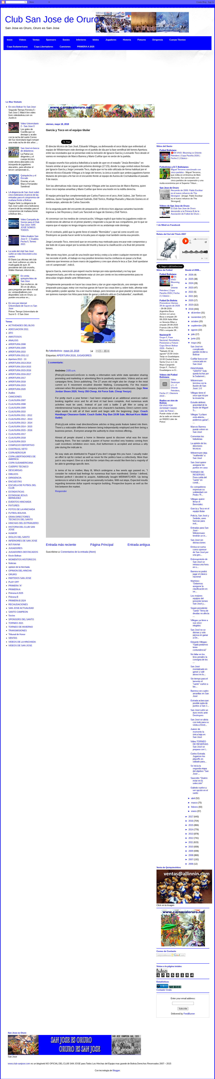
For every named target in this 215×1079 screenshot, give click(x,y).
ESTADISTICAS (16, 491)
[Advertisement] (91, 75)
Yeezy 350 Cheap (87, 391)
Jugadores (110, 39)
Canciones (65, 46)
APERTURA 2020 (17, 389)
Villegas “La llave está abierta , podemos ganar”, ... (200, 418)
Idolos (96, 39)
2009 (191, 851)
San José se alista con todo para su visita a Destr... (200, 722)
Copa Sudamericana (17, 46)
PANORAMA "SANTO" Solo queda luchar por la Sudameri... (200, 372)
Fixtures (141, 39)
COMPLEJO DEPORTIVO (21, 445)
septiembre (196, 325)
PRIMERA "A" (15, 585)
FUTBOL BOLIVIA (17, 513)
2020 (191, 300)
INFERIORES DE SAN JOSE (22, 540)
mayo (194, 342)
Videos (22, 39)
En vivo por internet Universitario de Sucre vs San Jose (22, 306)
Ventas (36, 39)
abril (193, 798)
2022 (191, 292)
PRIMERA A (14, 589)
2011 (191, 842)
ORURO (12, 574)
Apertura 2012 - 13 (17, 359)
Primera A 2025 (15, 593)
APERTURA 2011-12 (18, 355)
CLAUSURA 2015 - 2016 (20, 430)
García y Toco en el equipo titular (200, 509)
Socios (66, 39)
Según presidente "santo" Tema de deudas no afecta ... (200, 612)
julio (193, 334)
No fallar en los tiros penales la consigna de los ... (199, 658)
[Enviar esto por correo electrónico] (97, 351)
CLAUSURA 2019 (17, 441)
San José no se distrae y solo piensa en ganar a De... (199, 633)
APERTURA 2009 (17, 348)
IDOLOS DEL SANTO (19, 537)
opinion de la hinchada (19, 567)
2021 (191, 296)
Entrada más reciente (61, 544)
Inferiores (81, 39)
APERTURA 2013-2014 (19, 363)
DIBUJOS (13, 474)
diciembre (196, 312)
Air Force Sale (106, 391)
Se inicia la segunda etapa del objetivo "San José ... (200, 770)
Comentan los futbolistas (197, 437)
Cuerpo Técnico (177, 39)
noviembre (196, 317)
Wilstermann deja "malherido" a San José (199, 455)
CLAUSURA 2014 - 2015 (20, 426)
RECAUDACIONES (18, 604)
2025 (191, 279)
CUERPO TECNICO (18, 466)
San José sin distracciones (198, 541)
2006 (191, 864)
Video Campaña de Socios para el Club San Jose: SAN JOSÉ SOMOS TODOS (30, 224)
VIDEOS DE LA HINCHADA (22, 642)
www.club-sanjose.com (19, 1063)
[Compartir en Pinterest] (108, 351)
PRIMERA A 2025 (85, 46)
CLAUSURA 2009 (17, 407)
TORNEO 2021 (15, 623)
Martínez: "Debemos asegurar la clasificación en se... (199, 586)
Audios (11, 393)
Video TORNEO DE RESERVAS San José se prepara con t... (199, 745)
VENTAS (12, 638)
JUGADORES (84, 355)
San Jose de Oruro (169, 188)
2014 (191, 829)
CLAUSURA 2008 (17, 404)
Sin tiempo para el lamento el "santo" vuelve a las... (199, 682)
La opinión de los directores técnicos (199, 446)
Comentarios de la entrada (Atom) (78, 552)
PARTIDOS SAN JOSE (19, 578)
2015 (191, 825)
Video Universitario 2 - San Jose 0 (30, 124)
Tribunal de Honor (16, 634)
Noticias (12, 563)
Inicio (9, 39)
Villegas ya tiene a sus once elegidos (199, 623)
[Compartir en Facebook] (105, 351)
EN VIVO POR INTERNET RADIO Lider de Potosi (168, 408)
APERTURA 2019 (17, 385)
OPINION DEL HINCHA (20, 570)
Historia (127, 39)
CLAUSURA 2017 (17, 434)
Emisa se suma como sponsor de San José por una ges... (199, 551)
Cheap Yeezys (123, 391)
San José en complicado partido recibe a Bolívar (199, 350)
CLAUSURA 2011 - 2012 (20, 415)
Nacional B (165, 335)
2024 (191, 283)
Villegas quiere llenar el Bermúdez (197, 502)
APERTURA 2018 (66, 355)
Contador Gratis (164, 990)
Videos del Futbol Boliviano (168, 375)
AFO (10, 333)
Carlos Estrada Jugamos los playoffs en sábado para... (198, 757)
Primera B (13, 597)
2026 (191, 274)
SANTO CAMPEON (18, 612)
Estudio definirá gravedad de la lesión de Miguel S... (199, 406)
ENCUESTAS (15, 481)
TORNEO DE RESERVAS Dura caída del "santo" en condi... (199, 477)
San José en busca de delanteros (30, 149)
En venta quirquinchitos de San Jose (29, 278)
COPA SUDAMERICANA (20, 463)
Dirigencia (157, 39)
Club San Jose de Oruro (52, 19)
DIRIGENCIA (14, 477)
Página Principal (101, 544)
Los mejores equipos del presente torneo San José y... (199, 599)
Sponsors (51, 39)
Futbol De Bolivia (168, 300)
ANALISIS (13, 340)
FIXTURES (13, 505)
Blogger (116, 1070)
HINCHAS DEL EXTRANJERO (23, 523)
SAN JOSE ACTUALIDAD (21, 608)
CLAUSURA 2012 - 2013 (20, 419)
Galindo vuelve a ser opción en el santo (199, 790)
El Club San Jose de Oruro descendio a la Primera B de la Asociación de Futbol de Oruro (185, 211)
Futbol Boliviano (168, 150)
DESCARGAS (15, 470)
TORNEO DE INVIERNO (20, 627)
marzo (194, 802)
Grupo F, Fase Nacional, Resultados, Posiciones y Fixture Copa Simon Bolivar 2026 (170, 342)
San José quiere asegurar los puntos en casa (199, 465)
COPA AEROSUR (17, 452)
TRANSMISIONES (17, 630)
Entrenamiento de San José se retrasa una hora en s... (199, 563)
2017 (191, 816)
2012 (191, 838)
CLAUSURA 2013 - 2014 (20, 422)
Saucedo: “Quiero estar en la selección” (199, 780)
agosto (194, 330)
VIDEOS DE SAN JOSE (20, 645)
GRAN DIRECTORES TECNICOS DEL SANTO (20, 518)
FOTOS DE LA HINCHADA (21, 509)
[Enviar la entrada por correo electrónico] (91, 351)
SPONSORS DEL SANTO (21, 619)
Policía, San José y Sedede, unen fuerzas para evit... (200, 519)
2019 (191, 304)
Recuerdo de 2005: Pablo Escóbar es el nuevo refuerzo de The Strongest (187, 193)
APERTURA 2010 (17, 351)
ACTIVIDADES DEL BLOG (21, 325)
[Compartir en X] (102, 351)
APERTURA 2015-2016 (19, 370)
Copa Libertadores (43, 46)
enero (194, 811)
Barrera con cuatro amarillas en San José (200, 693)
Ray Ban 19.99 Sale (114, 414)
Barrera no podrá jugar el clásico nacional (199, 574)
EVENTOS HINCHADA (19, 502)
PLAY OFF (13, 582)
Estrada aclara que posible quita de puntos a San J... (200, 703)
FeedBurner (189, 1013)
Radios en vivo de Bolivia (169, 401)
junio (193, 338)
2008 (191, 855)
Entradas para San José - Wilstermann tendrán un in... (199, 532)
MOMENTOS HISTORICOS (22, 559)
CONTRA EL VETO (17, 449)
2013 (191, 833)
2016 (191, 821)
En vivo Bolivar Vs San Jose (22, 107)
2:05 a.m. (71, 370)
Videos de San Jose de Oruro (174, 206)
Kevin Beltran (14, 555)
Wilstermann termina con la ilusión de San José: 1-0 (198, 384)
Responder (61, 491)
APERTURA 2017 (17, 378)
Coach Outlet (94, 414)
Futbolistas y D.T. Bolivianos (174, 167)
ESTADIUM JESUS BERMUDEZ (17, 496)
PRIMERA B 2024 (17, 600)
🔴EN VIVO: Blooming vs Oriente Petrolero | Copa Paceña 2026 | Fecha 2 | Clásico (186, 155)
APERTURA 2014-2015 (19, 366)
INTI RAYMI (14, 544)
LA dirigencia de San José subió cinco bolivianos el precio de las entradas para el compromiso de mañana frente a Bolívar (23, 196)
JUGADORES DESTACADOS (23, 552)
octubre (195, 321)
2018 (191, 309)
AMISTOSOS (15, 336)
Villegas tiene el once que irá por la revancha (199, 395)
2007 (191, 859)
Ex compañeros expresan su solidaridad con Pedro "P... (199, 491)
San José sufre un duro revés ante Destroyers (199, 713)
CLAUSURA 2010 (17, 411)
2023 (191, 287)
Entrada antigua (139, 544)
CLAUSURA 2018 (17, 437)
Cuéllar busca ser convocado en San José (199, 361)
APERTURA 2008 (17, 344)
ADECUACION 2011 (18, 329)
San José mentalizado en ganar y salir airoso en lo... (199, 670)
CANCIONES (15, 396)
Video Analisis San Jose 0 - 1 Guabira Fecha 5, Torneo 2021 (29, 240)
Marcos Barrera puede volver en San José (199, 429)
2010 (191, 846)
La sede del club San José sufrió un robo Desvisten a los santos (22, 254)
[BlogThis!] (99, 351)
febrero (194, 807)
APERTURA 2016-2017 (19, 374)
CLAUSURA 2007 (17, 400)
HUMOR (12, 533)
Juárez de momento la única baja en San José (198, 733)
